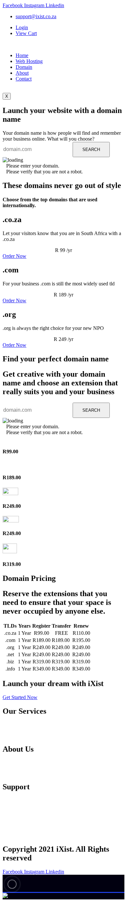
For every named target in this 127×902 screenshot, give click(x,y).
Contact (24, 78)
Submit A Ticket (30, 810)
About (22, 73)
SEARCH (91, 149)
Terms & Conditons (33, 834)
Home (22, 55)
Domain (24, 67)
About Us (24, 763)
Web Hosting (29, 61)
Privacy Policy (28, 826)
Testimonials (27, 772)
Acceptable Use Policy (35, 818)
